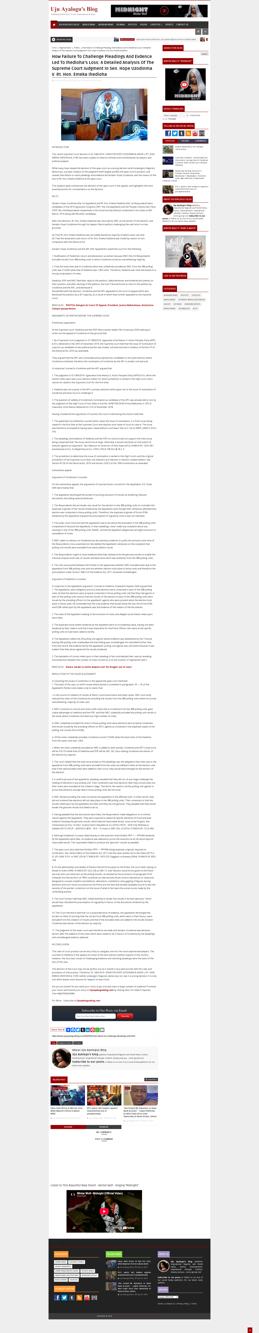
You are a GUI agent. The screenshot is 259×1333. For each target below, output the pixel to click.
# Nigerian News (65, 1043)
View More (152, 1079)
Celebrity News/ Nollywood (192, 300)
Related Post (59, 1080)
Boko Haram (61, 1280)
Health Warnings (63, 1266)
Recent (185, 141)
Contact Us (182, 25)
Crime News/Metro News (66, 1271)
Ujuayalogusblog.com (101, 990)
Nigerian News (105, 25)
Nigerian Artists (192, 304)
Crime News (60, 1262)
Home (54, 47)
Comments (200, 141)
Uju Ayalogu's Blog (69, 25)
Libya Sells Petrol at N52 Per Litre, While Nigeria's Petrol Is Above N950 (131, 39)
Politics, (99, 80)
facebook (103, 1127)
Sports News (88, 1271)
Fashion (73, 1280)
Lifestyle (155, 25)
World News (89, 25)
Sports (169, 25)
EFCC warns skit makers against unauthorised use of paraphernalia (102, 1111)
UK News (121, 25)
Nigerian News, (89, 80)
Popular (170, 141)
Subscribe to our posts (88, 1062)
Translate (172, 119)
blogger (68, 1127)
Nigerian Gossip (89, 1275)
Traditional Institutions (66, 1275)
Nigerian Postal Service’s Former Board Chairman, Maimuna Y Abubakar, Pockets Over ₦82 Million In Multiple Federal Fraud (184, 176)
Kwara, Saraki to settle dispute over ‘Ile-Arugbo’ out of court (99, 666)
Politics (132, 25)
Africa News (169, 309)
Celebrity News (76, 1262)
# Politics (77, 1043)
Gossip (143, 25)
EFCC (127, 1088)
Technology (184, 309)
